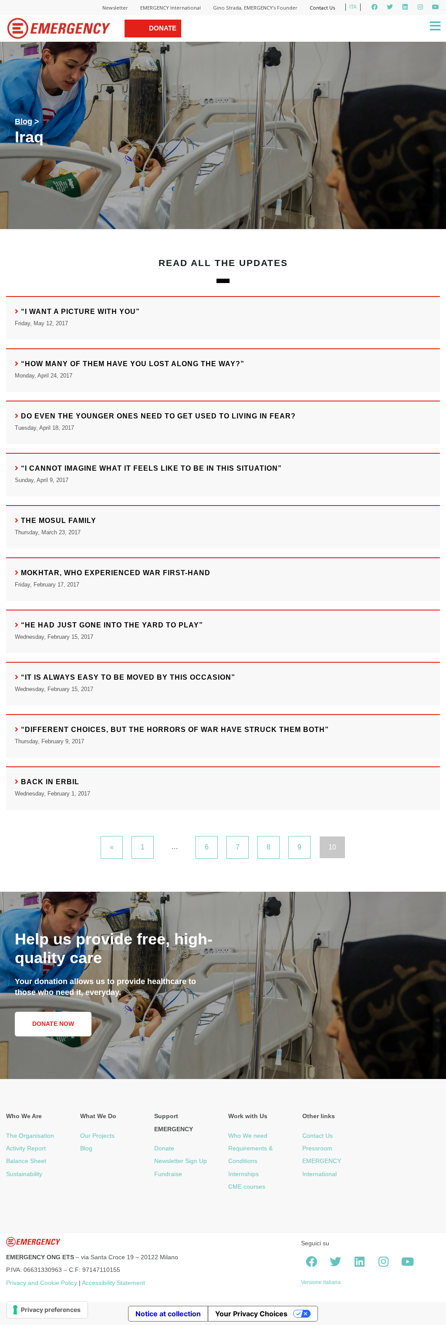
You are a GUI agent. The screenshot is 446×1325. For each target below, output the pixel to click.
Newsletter (115, 7)
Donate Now (162, 37)
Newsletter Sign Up (180, 1160)
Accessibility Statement (113, 1282)
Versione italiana (321, 1282)
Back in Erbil (50, 782)
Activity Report (26, 1148)
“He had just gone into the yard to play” (112, 625)
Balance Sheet (26, 1160)
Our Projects (97, 1135)
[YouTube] (435, 7)
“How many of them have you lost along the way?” (132, 363)
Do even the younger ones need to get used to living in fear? (158, 416)
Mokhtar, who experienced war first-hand (115, 573)
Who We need (247, 1135)
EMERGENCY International (170, 7)
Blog (23, 121)
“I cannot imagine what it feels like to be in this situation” (151, 468)
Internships (243, 1173)
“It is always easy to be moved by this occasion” (128, 677)
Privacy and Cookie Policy (41, 1282)
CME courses (246, 1186)
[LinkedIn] (405, 7)
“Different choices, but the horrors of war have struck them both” (175, 729)
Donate (164, 1148)
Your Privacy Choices (251, 1313)
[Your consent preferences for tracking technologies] (47, 1309)
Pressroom (317, 1148)
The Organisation (30, 1135)
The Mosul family (58, 520)
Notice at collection (168, 1313)
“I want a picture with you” (80, 311)
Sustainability (24, 1173)
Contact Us (322, 7)
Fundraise (168, 1173)
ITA (353, 7)
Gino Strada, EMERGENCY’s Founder (255, 7)
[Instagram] (420, 7)
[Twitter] (390, 7)
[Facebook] (374, 7)
